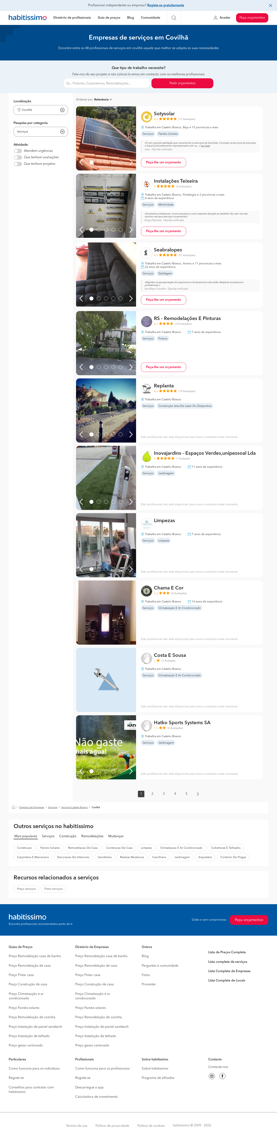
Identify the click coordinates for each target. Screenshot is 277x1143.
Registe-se (16, 1078)
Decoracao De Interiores (73, 857)
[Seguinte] (131, 162)
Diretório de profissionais (72, 17)
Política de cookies (151, 1126)
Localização (22, 101)
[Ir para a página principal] (28, 18)
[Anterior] (81, 162)
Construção (67, 836)
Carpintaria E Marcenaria (33, 857)
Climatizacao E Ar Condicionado (181, 848)
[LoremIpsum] (91, 162)
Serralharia (105, 857)
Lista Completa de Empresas (229, 971)
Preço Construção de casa (28, 984)
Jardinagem (182, 857)
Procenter (149, 984)
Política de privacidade (112, 1126)
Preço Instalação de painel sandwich (35, 1027)
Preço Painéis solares (24, 1008)
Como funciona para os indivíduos (34, 1068)
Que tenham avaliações (41, 157)
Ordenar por (84, 99)
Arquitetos (205, 857)
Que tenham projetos (39, 164)
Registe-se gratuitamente (165, 5)
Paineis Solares (50, 848)
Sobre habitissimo (155, 1068)
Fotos (146, 975)
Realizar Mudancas (132, 857)
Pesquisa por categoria (31, 123)
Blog (130, 17)
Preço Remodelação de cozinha (32, 1017)
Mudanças (115, 836)
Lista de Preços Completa (227, 952)
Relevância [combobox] (101, 99)
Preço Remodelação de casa (30, 965)
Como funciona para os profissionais (102, 1068)
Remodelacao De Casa (83, 848)
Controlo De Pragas (233, 857)
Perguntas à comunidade (160, 965)
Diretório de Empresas (31, 807)
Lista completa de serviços (227, 962)
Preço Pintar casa (21, 975)
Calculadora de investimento (96, 1097)
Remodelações (92, 836)
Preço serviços (26, 889)
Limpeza (146, 848)
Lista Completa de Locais (226, 980)
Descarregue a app (89, 1087)
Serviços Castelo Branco (74, 807)
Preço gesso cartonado (26, 1045)
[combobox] (38, 110)
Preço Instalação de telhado (29, 1036)
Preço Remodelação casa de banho (35, 956)
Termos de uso (76, 1126)
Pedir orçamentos (182, 83)
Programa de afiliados (158, 1078)
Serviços (52, 807)
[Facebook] (222, 1077)
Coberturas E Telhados (225, 848)
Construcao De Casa (119, 848)
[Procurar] (174, 18)
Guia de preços (109, 17)
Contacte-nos (218, 1067)
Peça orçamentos (252, 17)
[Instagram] (212, 1077)
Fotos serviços (53, 889)
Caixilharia (159, 857)
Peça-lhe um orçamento (163, 162)
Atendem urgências (38, 151)
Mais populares (25, 836)
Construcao (24, 848)
